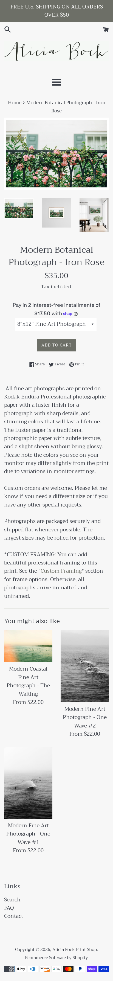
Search (12, 899)
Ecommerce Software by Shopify (56, 957)
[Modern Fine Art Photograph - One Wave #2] (85, 666)
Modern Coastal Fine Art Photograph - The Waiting (28, 681)
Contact (13, 916)
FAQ (9, 907)
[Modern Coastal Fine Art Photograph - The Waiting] (28, 646)
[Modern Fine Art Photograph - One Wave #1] (28, 783)
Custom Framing (61, 570)
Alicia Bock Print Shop (74, 949)
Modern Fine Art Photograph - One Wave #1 (28, 834)
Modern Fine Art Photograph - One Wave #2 (85, 717)
